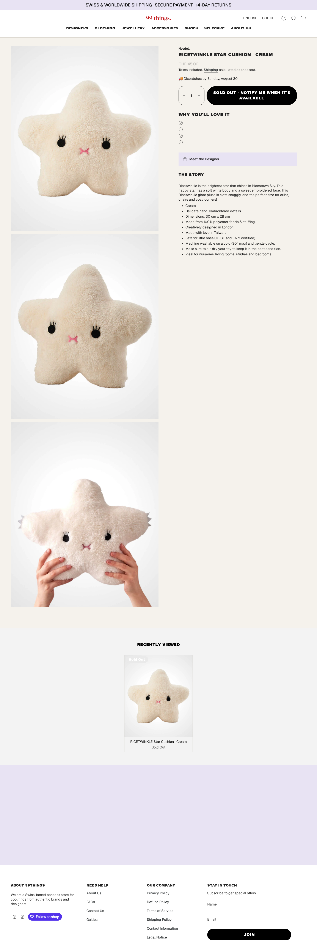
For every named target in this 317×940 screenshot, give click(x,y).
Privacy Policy (158, 893)
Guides (91, 919)
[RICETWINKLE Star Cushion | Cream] (158, 696)
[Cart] (304, 18)
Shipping (211, 70)
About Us (93, 893)
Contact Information (162, 928)
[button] (77, 28)
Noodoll (184, 48)
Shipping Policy (159, 919)
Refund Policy (158, 902)
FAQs (90, 902)
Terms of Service (160, 911)
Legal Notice (157, 937)
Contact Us (95, 911)
